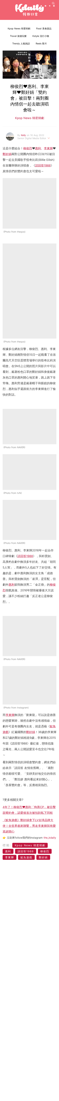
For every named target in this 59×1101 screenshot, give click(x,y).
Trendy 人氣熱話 (21, 43)
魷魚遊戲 (26, 857)
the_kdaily (50, 837)
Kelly (24, 135)
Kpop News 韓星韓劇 (19, 28)
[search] (53, 3)
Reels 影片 (41, 43)
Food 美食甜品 (43, 28)
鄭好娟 (7, 154)
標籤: (7, 845)
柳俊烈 (27, 148)
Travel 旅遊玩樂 (18, 36)
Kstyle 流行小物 (40, 36)
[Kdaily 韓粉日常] (29, 10)
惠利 (38, 148)
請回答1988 (43, 165)
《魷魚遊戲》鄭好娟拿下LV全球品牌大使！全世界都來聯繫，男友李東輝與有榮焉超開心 (29, 825)
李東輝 (48, 148)
